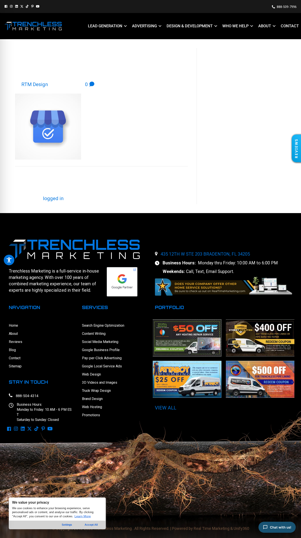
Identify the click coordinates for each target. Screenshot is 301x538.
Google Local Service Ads (102, 366)
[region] (57, 513)
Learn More (82, 516)
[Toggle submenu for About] (274, 26)
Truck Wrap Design (96, 391)
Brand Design (92, 399)
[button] (5, 6)
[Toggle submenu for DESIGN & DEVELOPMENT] (215, 26)
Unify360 (241, 528)
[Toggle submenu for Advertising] (160, 26)
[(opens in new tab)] (223, 286)
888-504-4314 (27, 396)
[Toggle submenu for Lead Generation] (125, 26)
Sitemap (15, 366)
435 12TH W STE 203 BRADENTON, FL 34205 (205, 254)
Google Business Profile (101, 350)
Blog (12, 350)
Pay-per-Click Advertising (102, 358)
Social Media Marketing (100, 342)
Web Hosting (92, 407)
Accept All (91, 524)
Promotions (91, 415)
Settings (67, 524)
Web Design (91, 374)
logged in (53, 198)
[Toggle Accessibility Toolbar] (9, 260)
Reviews (15, 342)
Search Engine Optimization (103, 325)
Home (13, 325)
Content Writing (94, 334)
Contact (14, 358)
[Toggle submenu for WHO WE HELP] (251, 26)
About (13, 334)
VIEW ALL (165, 408)
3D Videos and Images (99, 382)
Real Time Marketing (211, 528)
